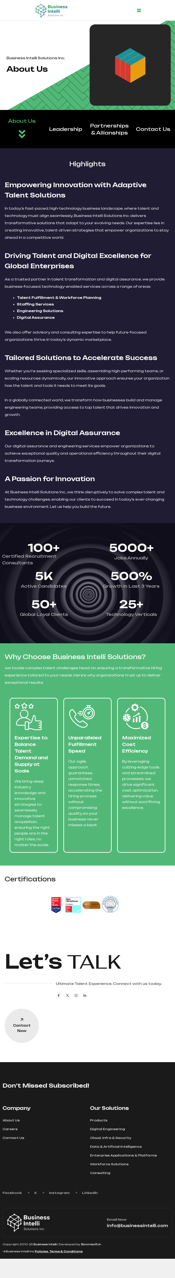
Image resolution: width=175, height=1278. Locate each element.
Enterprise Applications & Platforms (123, 1155)
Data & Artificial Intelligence (116, 1146)
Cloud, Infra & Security (110, 1138)
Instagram (59, 1193)
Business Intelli (45, 1244)
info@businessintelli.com (137, 1225)
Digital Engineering (107, 1129)
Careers (10, 1129)
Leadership (65, 129)
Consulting (100, 1173)
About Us (22, 121)
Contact (22, 1028)
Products (98, 1120)
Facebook (12, 1193)
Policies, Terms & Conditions (59, 1251)
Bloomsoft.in (91, 1244)
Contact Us (153, 129)
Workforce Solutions (109, 1164)
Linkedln (90, 1193)
